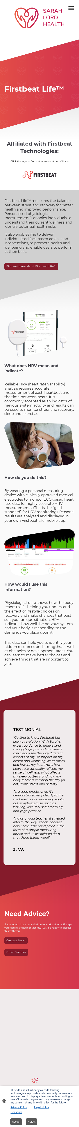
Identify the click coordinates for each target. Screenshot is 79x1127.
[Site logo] (39, 18)
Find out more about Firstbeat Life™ (31, 266)
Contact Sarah (16, 940)
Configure (16, 1112)
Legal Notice (41, 1107)
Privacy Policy (19, 1107)
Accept (16, 1121)
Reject (31, 1121)
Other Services (16, 952)
